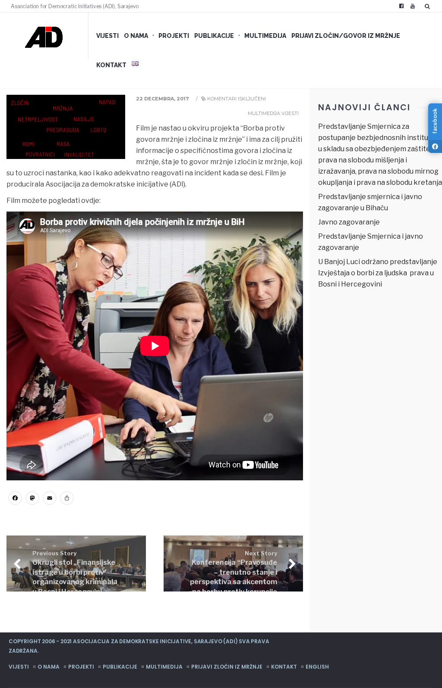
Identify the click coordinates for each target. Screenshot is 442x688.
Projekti (173, 35)
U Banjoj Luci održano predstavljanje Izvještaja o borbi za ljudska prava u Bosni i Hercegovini (377, 273)
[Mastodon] (32, 499)
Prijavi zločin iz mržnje (226, 666)
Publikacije (214, 35)
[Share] (67, 499)
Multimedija (265, 35)
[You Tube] (412, 6)
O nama (136, 35)
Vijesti (107, 35)
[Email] (49, 499)
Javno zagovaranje (349, 222)
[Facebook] (401, 6)
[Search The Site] (429, 6)
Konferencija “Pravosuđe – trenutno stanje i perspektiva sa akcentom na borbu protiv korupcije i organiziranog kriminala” (233, 582)
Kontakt (111, 65)
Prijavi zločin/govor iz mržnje (345, 35)
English (317, 666)
